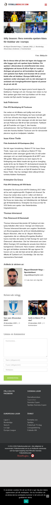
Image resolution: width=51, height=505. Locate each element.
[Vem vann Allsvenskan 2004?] (13, 308)
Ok (26, 501)
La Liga (7, 428)
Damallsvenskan (33, 397)
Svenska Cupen (33, 402)
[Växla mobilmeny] (46, 4)
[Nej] (47, 496)
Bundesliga (8, 422)
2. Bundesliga (39, 47)
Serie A (6, 425)
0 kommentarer (26, 49)
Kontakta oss (32, 420)
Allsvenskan (8, 49)
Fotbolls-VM (32, 430)
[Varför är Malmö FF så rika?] (37, 308)
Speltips (30, 422)
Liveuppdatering (33, 428)
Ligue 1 (7, 420)
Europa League (10, 430)
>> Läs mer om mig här (33, 280)
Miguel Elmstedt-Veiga (13, 47)
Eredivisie (16, 49)
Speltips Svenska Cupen (36, 405)
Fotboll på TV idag (34, 425)
